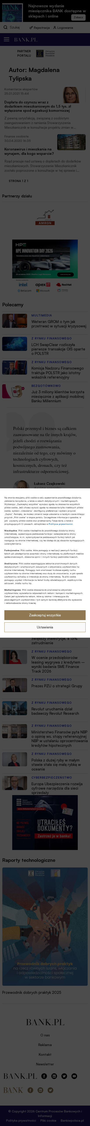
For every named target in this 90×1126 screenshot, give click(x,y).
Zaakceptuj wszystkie (45, 615)
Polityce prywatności (61, 524)
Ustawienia (45, 627)
